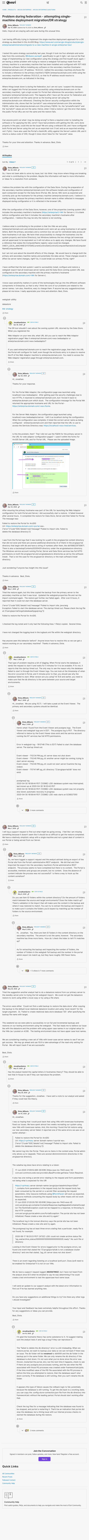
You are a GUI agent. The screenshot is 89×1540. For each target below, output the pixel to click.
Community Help (8, 1483)
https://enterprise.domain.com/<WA (18, 275)
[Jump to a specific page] (85, 162)
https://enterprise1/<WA (52, 212)
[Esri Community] (11, 3)
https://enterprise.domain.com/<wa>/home (31, 406)
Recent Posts (7, 1477)
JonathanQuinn (20, 322)
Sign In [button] (44, 1459)
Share (5, 147)
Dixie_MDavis (13, 25)
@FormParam (58, 1194)
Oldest (12, 162)
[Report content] (85, 17)
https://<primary (26, 1140)
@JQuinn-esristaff (34, 56)
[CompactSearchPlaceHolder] (81, 2)
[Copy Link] (45, 28)
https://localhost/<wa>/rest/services (60, 425)
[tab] (7, 155)
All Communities (8, 1473)
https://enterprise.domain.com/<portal (23, 526)
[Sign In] (86, 2)
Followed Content (8, 1480)
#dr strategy (7, 309)
